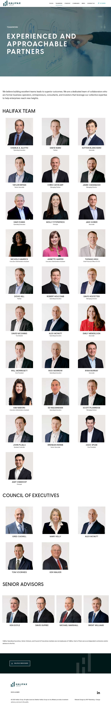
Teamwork (59, 3)
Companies (76, 3)
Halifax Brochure (21, 663)
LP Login (102, 3)
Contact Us (91, 3)
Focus (51, 3)
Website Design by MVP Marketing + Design (87, 699)
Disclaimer (15, 692)
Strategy (67, 3)
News (83, 3)
